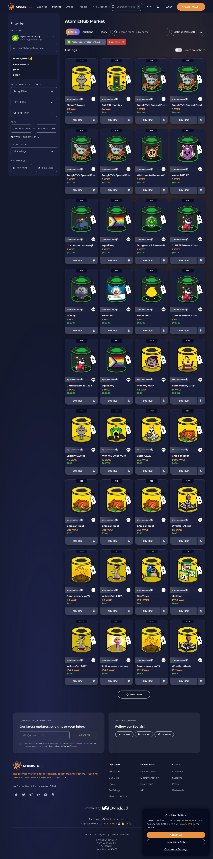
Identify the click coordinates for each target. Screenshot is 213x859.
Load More (136, 694)
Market (56, 6)
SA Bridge (114, 790)
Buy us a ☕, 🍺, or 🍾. (119, 823)
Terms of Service (70, 746)
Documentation (149, 777)
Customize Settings (176, 849)
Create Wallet (191, 6)
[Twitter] (16, 794)
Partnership (179, 790)
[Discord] (23, 794)
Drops (69, 6)
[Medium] (38, 794)
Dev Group (146, 784)
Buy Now (77, 120)
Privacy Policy (53, 746)
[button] (39, 84)
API (142, 790)
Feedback (177, 771)
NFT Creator (100, 6)
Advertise (114, 771)
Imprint (88, 834)
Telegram (166, 734)
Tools (112, 784)
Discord (146, 734)
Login (169, 6)
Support (177, 777)
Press (175, 784)
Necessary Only (176, 842)
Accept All (176, 834)
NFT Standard (148, 771)
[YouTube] (45, 794)
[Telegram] (31, 794)
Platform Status (118, 796)
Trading (83, 6)
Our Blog (114, 777)
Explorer (42, 6)
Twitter (126, 734)
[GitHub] (53, 794)
